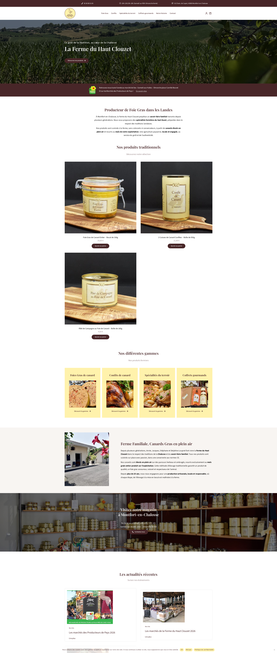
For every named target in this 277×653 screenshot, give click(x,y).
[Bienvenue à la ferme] (92, 86)
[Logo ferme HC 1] (70, 8)
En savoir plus (141, 91)
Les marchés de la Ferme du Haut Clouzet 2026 (170, 631)
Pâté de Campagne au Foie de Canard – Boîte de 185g (100, 328)
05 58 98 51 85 (88, 3)
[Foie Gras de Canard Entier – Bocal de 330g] (100, 163)
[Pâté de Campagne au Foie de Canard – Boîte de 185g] (100, 254)
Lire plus (72, 638)
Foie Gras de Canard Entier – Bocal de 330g (100, 237)
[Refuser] (274, 650)
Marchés (71, 628)
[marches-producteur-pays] (90, 591)
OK (182, 650)
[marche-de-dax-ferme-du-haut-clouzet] (164, 592)
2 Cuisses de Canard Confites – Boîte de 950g (176, 237)
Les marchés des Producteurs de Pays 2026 (92, 632)
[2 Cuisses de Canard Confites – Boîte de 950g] (176, 163)
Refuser (189, 650)
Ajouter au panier (100, 246)
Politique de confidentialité (204, 650)
